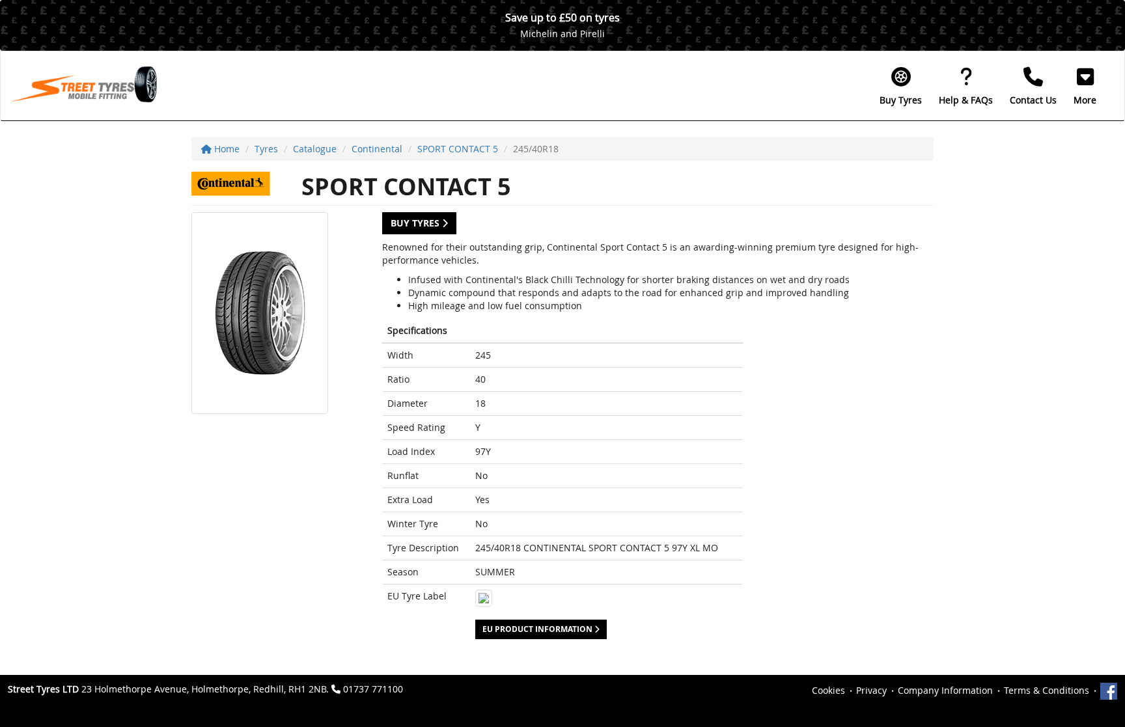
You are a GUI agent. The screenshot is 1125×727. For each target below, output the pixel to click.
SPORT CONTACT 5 (457, 149)
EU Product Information (538, 629)
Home (226, 149)
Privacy (871, 690)
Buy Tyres (416, 223)
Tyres (266, 149)
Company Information (945, 690)
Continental (377, 149)
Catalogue (315, 149)
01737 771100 (373, 689)
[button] (1085, 86)
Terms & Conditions (1046, 690)
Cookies (828, 690)
